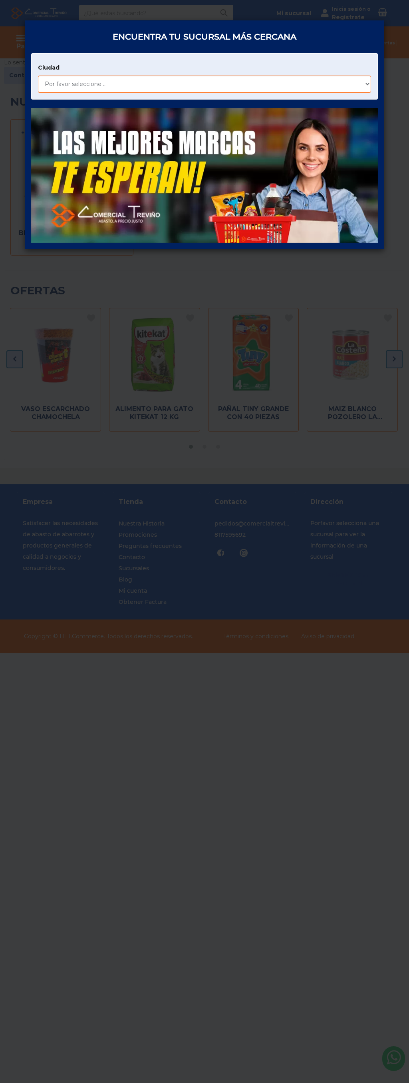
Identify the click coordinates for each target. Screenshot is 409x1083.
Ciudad (49, 67)
